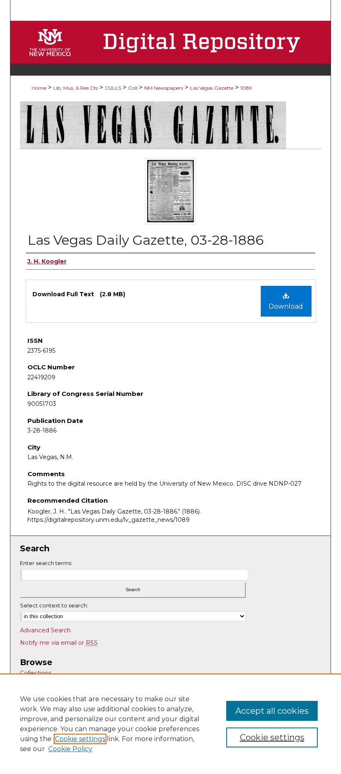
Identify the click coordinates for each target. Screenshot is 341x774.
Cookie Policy (70, 749)
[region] (170, 723)
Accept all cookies (272, 711)
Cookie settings (80, 739)
